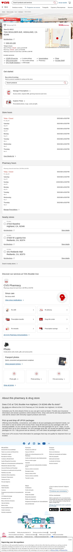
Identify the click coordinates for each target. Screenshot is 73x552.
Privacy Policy (55, 550)
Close (70, 539)
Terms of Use (64, 550)
